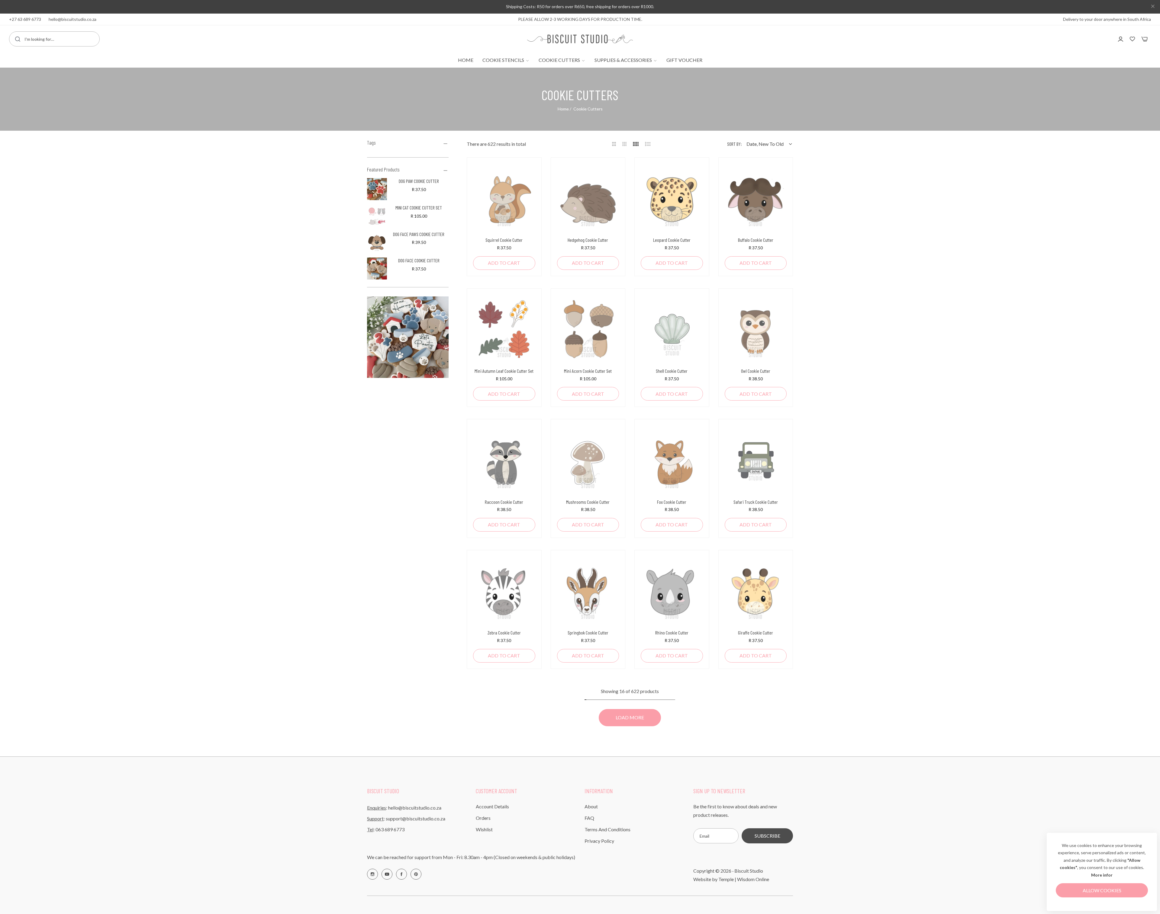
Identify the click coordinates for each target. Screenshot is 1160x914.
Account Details (492, 806)
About (591, 806)
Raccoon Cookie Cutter (504, 502)
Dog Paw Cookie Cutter (419, 181)
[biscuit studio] (580, 38)
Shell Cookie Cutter (672, 371)
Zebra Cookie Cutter (504, 632)
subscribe (767, 836)
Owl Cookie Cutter (755, 371)
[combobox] (54, 38)
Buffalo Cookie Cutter (755, 240)
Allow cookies (1102, 890)
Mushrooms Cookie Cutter (588, 502)
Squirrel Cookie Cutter (504, 240)
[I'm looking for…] (17, 38)
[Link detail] (372, 874)
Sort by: (734, 144)
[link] (506, 60)
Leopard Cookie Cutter (672, 240)
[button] (528, 175)
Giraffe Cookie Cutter (755, 632)
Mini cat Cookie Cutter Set (418, 207)
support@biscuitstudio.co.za (415, 818)
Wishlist (484, 829)
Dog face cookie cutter (419, 260)
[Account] (1120, 39)
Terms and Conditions (607, 829)
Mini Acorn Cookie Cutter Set (588, 371)
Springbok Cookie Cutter (588, 632)
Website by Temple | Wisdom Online (731, 879)
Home (563, 108)
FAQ (589, 818)
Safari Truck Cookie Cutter (755, 502)
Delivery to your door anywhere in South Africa (1107, 19)
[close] (1152, 7)
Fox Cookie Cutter (671, 502)
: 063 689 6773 (385, 829)
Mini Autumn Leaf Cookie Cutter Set (504, 371)
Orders (483, 818)
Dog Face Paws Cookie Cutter (418, 234)
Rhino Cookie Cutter (671, 632)
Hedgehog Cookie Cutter (588, 240)
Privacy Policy (599, 841)
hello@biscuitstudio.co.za (414, 807)
